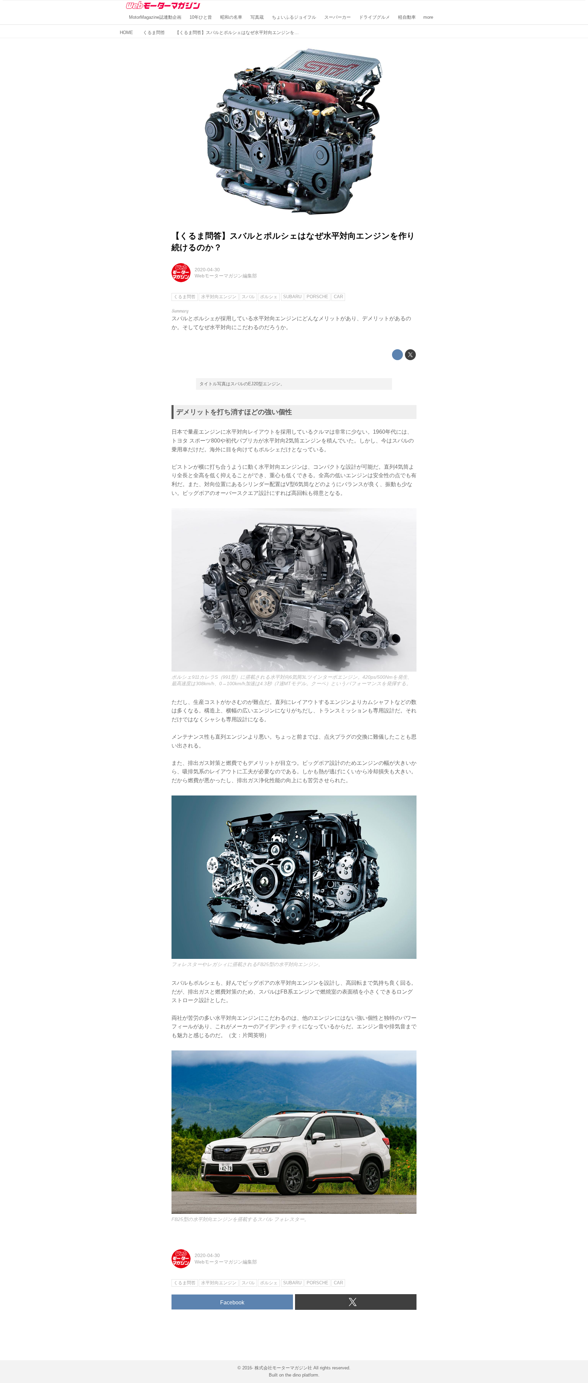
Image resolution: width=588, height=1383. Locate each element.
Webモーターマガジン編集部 (226, 275)
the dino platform (301, 1375)
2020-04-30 (207, 269)
